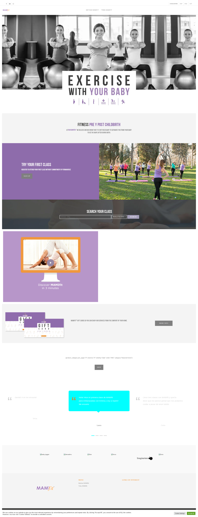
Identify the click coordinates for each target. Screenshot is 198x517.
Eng (186, 3)
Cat (191, 3)
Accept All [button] (191, 513)
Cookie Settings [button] (180, 513)
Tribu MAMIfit (106, 10)
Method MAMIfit (92, 10)
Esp (181, 3)
